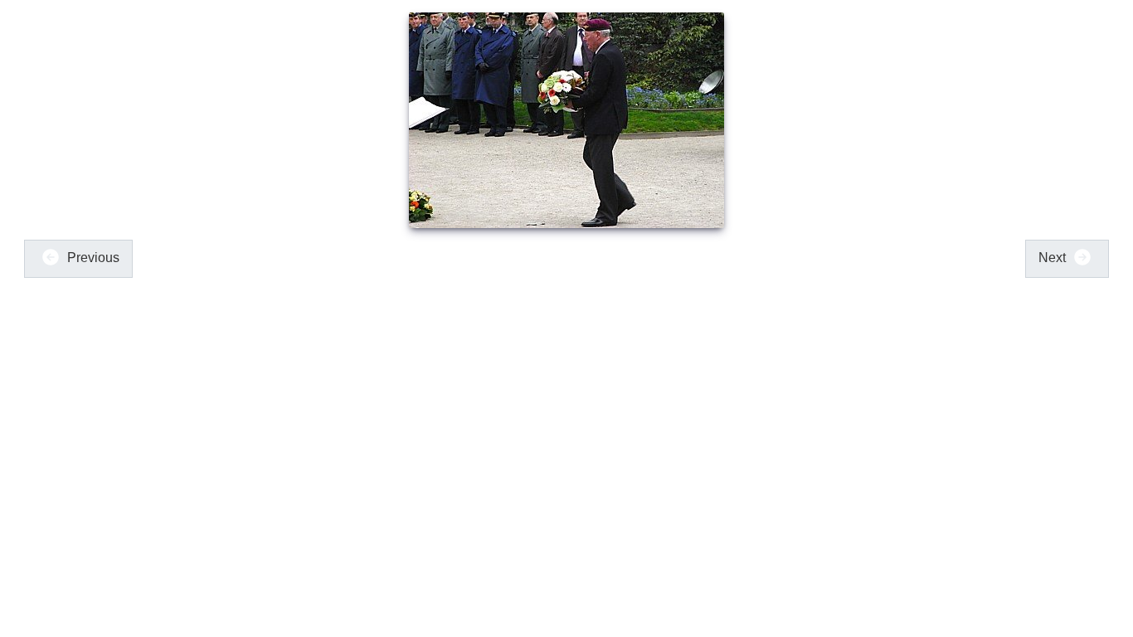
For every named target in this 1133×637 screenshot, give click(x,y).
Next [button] (1053, 257)
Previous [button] (91, 257)
